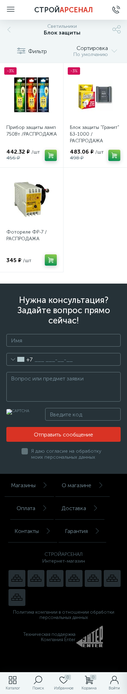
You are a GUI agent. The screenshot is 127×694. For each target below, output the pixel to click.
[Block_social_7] (16, 578)
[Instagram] (55, 578)
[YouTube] (36, 578)
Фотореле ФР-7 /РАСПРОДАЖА (26, 235)
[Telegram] (74, 578)
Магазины (23, 485)
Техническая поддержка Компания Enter (49, 637)
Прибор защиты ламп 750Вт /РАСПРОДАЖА (31, 130)
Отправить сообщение (63, 434)
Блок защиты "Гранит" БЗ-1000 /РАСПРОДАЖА (94, 134)
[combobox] (19, 359)
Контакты (26, 531)
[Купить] (51, 155)
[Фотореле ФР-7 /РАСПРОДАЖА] (31, 199)
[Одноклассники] (16, 597)
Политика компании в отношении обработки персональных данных (63, 614)
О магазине (76, 485)
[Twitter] (93, 578)
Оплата (26, 508)
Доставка (73, 508)
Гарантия (76, 531)
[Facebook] (112, 578)
